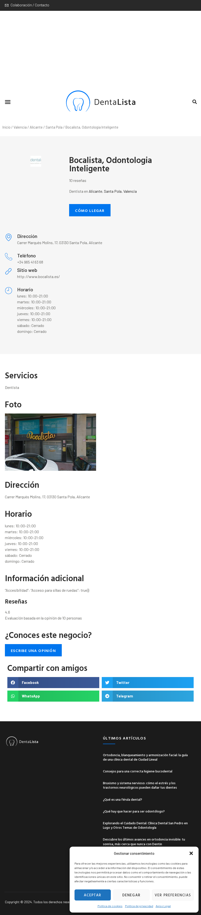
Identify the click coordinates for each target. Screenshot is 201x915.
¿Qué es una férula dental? (122, 799)
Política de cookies (110, 906)
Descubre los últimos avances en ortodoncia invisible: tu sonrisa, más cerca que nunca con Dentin (144, 841)
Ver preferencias (173, 895)
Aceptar (92, 895)
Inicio (6, 127)
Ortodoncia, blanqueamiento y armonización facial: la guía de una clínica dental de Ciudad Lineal (145, 757)
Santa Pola (54, 127)
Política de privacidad (139, 906)
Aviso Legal (163, 906)
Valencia (20, 127)
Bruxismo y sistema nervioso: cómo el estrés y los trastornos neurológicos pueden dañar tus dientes (140, 785)
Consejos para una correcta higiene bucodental (137, 771)
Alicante (36, 127)
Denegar (131, 895)
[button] (191, 853)
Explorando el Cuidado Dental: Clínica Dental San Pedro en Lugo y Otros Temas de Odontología (145, 825)
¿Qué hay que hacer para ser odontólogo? (134, 811)
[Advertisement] (100, 47)
